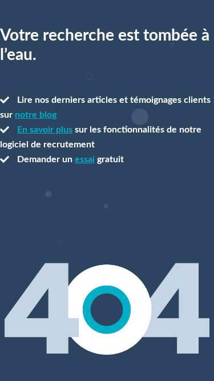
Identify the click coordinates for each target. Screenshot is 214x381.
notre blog (35, 114)
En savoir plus (44, 129)
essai (85, 159)
